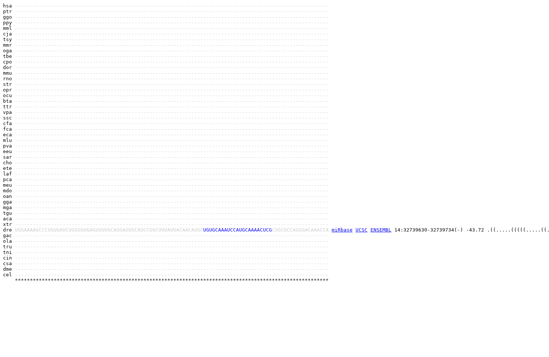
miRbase (342, 230)
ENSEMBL (380, 230)
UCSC (361, 230)
